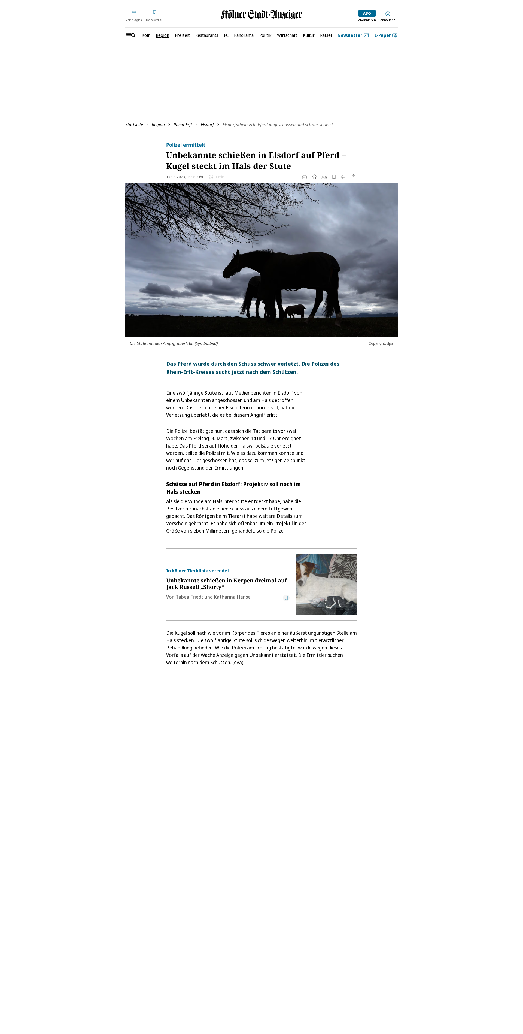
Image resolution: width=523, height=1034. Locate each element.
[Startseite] (261, 14)
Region (158, 125)
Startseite (134, 125)
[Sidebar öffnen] (130, 35)
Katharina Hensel (233, 597)
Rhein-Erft (183, 125)
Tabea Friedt (189, 597)
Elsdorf (207, 125)
